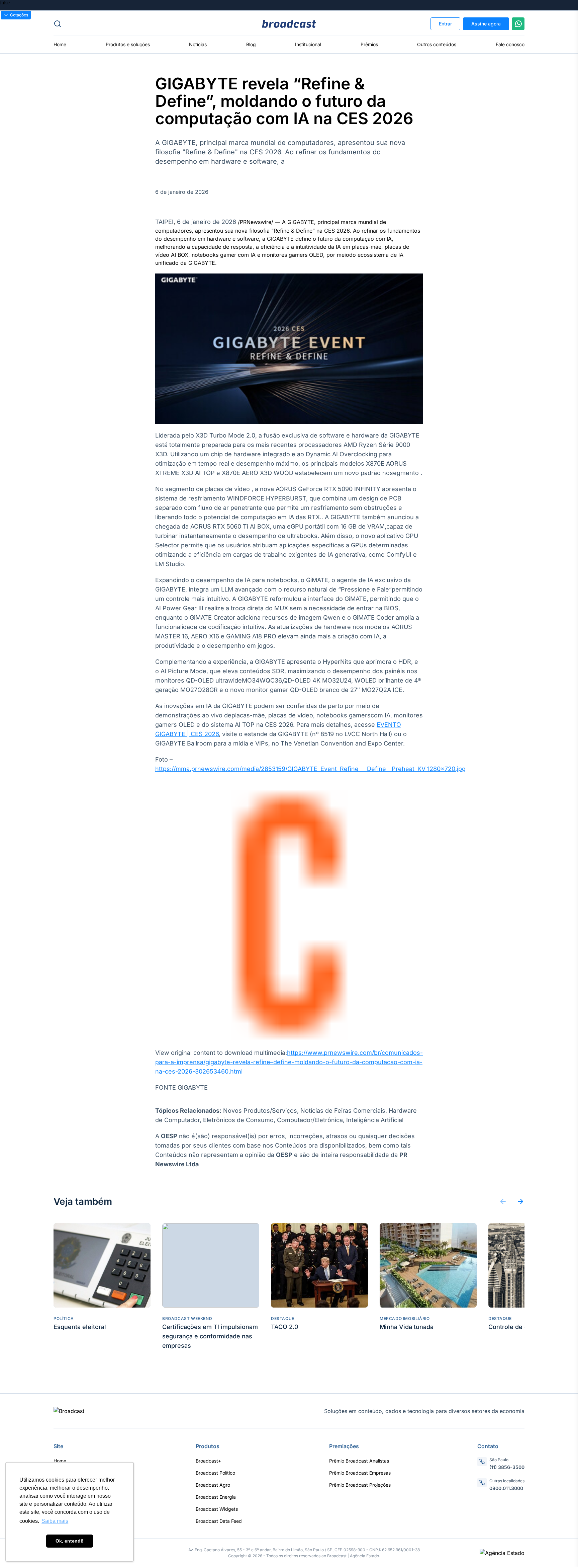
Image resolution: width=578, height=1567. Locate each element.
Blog (251, 44)
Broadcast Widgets (217, 1509)
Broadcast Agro (213, 1485)
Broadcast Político (215, 1473)
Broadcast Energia (216, 1497)
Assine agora (486, 23)
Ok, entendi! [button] (70, 1541)
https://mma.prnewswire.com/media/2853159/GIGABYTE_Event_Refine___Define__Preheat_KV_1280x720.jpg (310, 768)
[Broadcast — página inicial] (69, 1411)
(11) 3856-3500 (506, 1467)
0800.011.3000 (506, 1488)
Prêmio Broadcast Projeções (360, 1485)
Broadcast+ (208, 1461)
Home (60, 44)
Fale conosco (510, 44)
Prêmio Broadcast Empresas (360, 1473)
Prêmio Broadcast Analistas (359, 1461)
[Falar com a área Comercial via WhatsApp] (518, 23)
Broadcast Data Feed (219, 1521)
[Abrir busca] (132, 23)
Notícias (198, 44)
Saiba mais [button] (54, 1521)
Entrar (445, 23)
